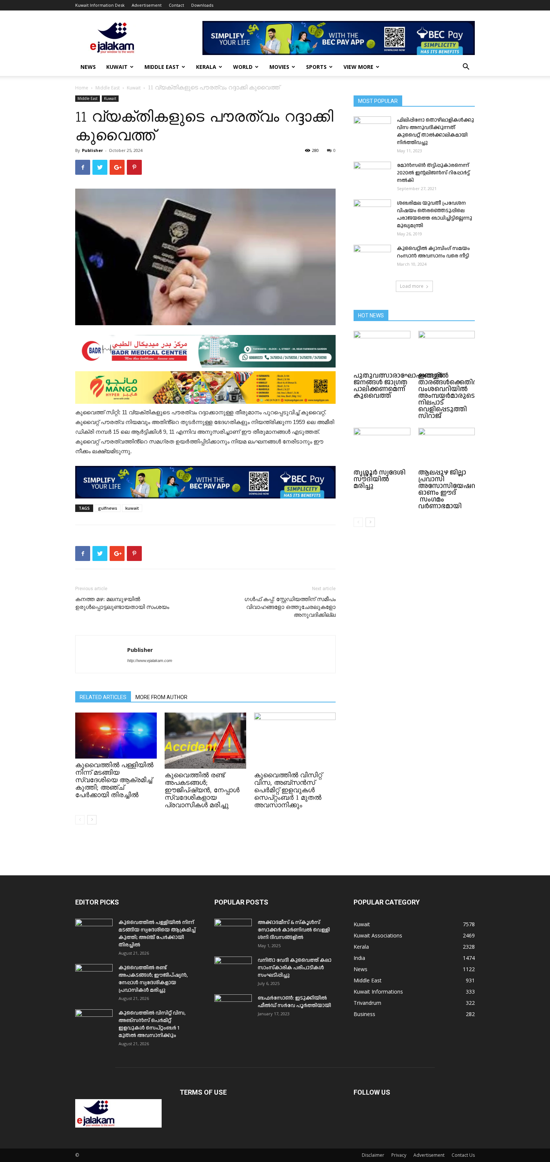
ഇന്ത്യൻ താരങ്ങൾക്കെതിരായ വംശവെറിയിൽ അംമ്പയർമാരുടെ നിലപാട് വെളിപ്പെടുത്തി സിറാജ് (453, 396)
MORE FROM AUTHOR (161, 697)
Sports (316, 66)
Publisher (92, 150)
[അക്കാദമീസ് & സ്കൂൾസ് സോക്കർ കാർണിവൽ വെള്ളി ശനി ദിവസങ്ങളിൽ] (233, 932)
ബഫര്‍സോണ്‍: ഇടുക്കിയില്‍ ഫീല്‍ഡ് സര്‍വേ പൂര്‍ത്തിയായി (294, 1001)
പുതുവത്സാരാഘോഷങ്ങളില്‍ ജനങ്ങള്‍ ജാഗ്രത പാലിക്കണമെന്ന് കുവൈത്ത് (401, 385)
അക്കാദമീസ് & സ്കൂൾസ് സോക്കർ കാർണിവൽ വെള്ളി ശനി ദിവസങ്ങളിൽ (294, 930)
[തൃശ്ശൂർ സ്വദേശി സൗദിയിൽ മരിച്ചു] (382, 447)
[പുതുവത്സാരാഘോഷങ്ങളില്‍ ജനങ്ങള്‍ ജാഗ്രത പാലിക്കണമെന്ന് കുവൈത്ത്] (382, 350)
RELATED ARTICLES (103, 697)
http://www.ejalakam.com (149, 660)
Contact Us (463, 1155)
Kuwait (117, 66)
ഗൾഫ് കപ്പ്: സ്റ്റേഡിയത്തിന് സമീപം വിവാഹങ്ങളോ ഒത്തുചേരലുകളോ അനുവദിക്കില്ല (290, 607)
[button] (466, 67)
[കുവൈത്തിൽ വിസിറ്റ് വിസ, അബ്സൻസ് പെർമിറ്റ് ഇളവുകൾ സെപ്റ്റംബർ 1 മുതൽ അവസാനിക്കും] (295, 741)
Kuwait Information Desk (100, 5)
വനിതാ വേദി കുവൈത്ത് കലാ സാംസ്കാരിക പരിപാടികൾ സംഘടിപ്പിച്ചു (294, 968)
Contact (176, 5)
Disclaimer (373, 1155)
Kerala (206, 66)
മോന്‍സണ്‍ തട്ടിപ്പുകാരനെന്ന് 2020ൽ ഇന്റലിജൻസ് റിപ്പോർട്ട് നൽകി (433, 173)
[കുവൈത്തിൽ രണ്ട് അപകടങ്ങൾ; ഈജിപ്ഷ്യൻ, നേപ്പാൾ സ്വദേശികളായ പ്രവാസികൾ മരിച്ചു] (205, 741)
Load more (412, 286)
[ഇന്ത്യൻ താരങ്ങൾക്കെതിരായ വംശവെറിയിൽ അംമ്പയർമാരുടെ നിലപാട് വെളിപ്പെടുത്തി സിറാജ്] (446, 350)
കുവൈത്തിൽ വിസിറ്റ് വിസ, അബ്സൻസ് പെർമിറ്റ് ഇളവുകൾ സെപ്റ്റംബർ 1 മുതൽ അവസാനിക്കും (288, 790)
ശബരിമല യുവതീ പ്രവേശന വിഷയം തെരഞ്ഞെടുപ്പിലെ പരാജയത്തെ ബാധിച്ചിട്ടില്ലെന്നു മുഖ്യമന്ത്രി (434, 214)
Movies (279, 66)
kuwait (132, 508)
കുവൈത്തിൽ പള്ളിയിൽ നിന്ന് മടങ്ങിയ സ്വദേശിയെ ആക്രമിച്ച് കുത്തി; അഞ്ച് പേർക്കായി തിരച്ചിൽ (114, 780)
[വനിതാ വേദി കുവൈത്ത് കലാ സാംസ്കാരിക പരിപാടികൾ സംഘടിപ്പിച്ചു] (233, 970)
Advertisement (147, 5)
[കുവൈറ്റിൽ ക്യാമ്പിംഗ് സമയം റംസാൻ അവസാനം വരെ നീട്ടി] (372, 258)
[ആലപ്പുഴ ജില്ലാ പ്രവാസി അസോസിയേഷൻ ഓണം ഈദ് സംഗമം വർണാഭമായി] (446, 447)
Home (81, 88)
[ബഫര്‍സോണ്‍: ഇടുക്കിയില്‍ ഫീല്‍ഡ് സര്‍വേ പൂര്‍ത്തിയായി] (233, 1007)
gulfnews (107, 508)
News (88, 66)
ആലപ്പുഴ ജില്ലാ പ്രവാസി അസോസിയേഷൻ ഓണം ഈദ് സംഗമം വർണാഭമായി (448, 489)
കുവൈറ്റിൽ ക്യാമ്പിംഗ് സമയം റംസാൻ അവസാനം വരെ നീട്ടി (433, 252)
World (243, 66)
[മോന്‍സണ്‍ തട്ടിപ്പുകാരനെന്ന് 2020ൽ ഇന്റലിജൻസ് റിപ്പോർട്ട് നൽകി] (372, 175)
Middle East (161, 66)
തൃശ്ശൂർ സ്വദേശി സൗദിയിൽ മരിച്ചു (380, 479)
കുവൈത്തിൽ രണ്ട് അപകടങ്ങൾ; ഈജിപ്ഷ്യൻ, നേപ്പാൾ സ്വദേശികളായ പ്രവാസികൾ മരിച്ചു (202, 790)
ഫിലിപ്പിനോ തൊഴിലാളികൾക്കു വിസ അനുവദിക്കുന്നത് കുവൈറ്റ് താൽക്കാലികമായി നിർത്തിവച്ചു (435, 131)
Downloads (202, 5)
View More (358, 66)
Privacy (398, 1155)
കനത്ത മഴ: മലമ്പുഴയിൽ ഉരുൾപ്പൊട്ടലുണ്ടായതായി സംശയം (122, 603)
